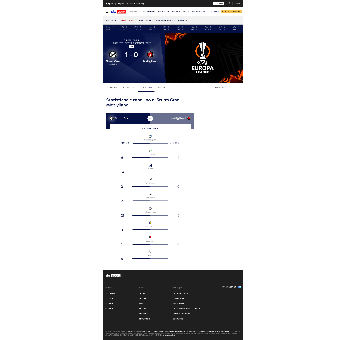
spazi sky (143, 314)
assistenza (219, 331)
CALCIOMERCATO (199, 12)
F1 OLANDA (214, 12)
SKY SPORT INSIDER (231, 12)
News (140, 20)
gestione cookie (180, 293)
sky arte (109, 309)
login (237, 4)
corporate (178, 319)
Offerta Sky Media (181, 314)
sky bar (142, 309)
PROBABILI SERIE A (180, 12)
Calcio (109, 20)
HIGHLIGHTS (163, 12)
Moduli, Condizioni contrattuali (139, 331)
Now (141, 303)
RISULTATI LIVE (149, 12)
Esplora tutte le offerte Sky (131, 4)
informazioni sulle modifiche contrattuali (180, 331)
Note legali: (177, 288)
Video (149, 20)
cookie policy (179, 298)
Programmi (144, 319)
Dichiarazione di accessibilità (186, 309)
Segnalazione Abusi (169, 335)
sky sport (110, 293)
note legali (178, 303)
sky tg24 (109, 298)
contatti (227, 331)
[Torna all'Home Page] (118, 11)
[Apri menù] (107, 11)
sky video (109, 303)
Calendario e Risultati (165, 20)
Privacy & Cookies (158, 331)
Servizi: (142, 288)
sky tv (142, 293)
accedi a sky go (229, 287)
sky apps (143, 298)
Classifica (182, 20)
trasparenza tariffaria (206, 331)
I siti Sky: (108, 288)
